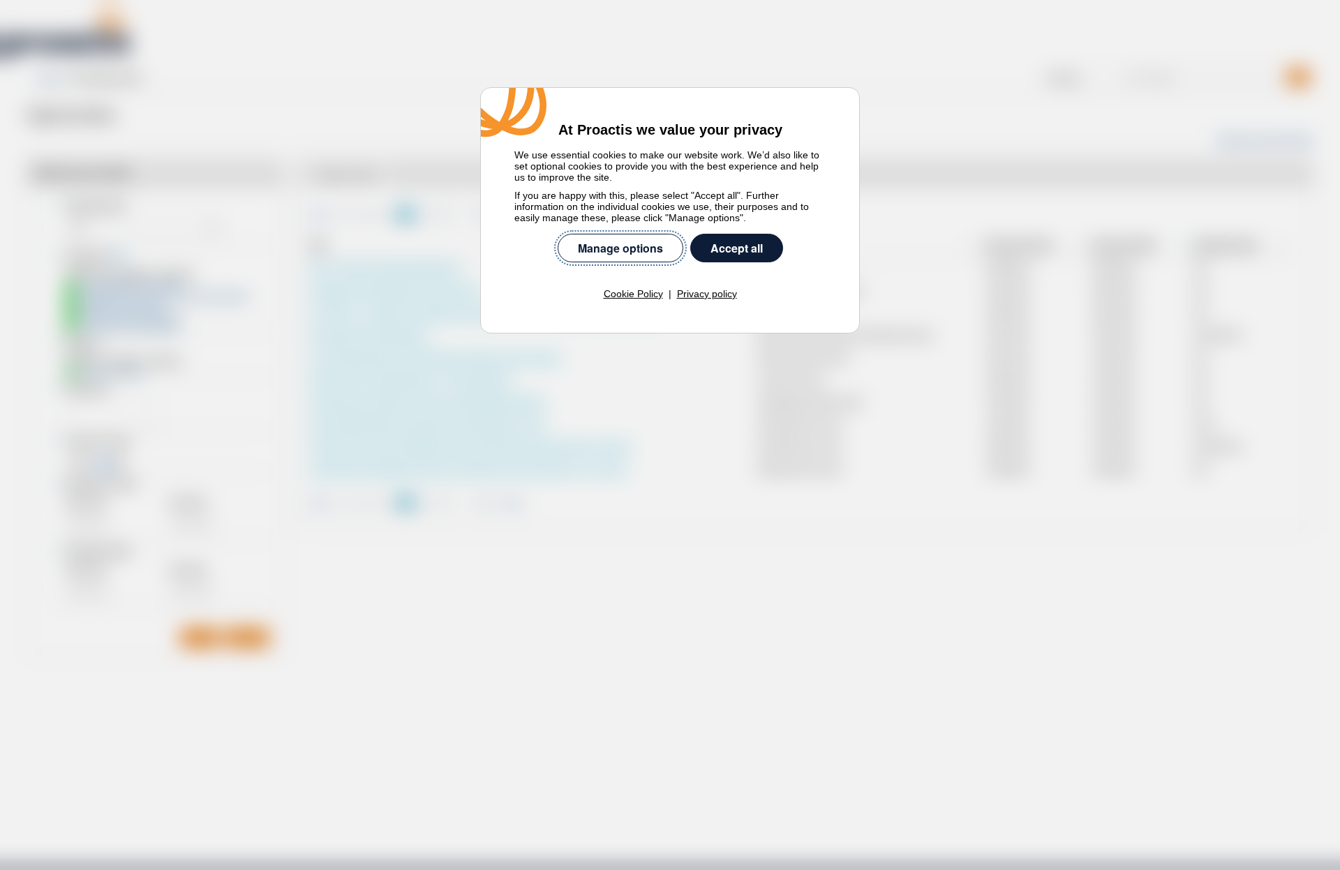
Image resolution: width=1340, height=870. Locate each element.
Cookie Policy (633, 293)
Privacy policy (707, 293)
